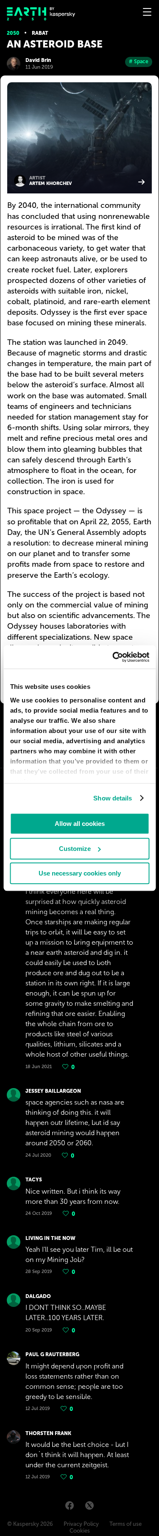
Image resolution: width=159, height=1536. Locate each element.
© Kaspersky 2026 (30, 1524)
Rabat (40, 33)
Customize (75, 848)
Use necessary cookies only (80, 873)
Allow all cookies (80, 823)
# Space (138, 61)
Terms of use (125, 1524)
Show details (112, 798)
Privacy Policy (81, 1524)
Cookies (80, 1531)
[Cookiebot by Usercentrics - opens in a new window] (113, 657)
